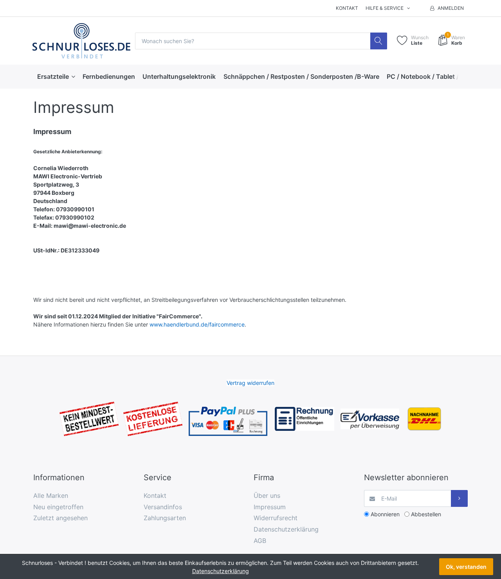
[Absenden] (459, 498)
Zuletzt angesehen (60, 518)
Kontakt (347, 8)
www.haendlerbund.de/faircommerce (197, 324)
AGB (260, 541)
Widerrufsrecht (275, 518)
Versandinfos (163, 507)
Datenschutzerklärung (286, 529)
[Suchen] (378, 41)
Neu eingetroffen (58, 507)
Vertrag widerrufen (250, 382)
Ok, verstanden (466, 566)
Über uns (267, 495)
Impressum (270, 507)
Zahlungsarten (165, 518)
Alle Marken (50, 495)
